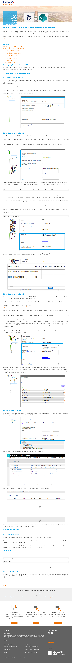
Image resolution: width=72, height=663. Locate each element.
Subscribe (51, 642)
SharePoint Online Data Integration (31, 647)
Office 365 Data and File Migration (31, 652)
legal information (22, 657)
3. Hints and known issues (9, 57)
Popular (39, 593)
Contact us (14, 623)
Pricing (47, 4)
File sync (23, 4)
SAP (53, 597)
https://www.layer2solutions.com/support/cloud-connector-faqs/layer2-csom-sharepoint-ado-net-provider (29, 307)
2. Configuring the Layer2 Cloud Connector (13, 48)
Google (31, 597)
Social (57, 597)
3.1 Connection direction (11, 58)
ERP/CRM (11, 597)
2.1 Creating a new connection (12, 50)
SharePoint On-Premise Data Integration (32, 649)
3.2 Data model (8, 60)
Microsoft (36, 597)
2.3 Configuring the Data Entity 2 (13, 53)
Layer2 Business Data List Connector (10, 646)
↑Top (4, 585)
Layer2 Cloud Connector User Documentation (14, 38)
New (35, 593)
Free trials (5, 647)
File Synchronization (28, 643)
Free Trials (67, 4)
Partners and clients (7, 649)
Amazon (36, 595)
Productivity (48, 597)
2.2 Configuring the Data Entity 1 (13, 52)
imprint (13, 657)
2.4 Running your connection (12, 55)
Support (60, 4)
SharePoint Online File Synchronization (32, 646)
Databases (18, 597)
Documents (25, 597)
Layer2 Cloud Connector (8, 644)
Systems (53, 4)
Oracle (42, 597)
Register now (58, 623)
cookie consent (17, 657)
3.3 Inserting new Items (10, 62)
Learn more (36, 623)
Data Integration (32, 4)
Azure (6, 597)
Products (40, 4)
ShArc (5, 643)
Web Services (63, 597)
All (31, 593)
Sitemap (5, 652)
